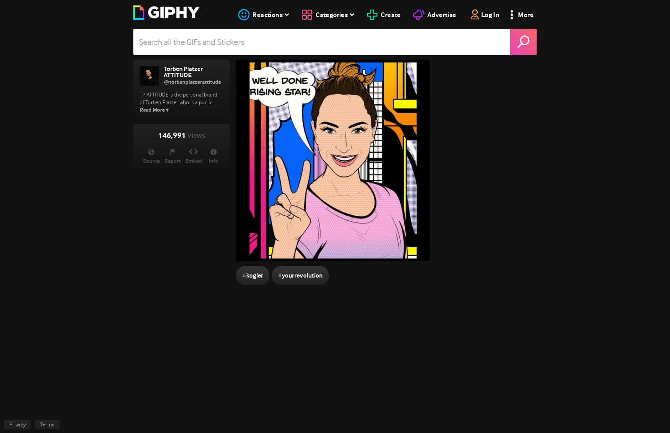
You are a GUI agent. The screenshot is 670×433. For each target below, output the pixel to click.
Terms (47, 424)
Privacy (17, 424)
